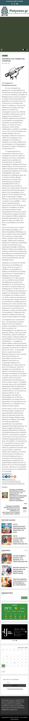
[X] (14, 4)
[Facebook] (3, 476)
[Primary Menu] (1, 49)
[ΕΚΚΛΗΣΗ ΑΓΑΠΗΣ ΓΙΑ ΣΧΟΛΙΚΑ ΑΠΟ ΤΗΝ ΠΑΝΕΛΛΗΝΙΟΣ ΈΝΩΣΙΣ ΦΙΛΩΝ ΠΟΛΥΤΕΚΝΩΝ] (6, 570)
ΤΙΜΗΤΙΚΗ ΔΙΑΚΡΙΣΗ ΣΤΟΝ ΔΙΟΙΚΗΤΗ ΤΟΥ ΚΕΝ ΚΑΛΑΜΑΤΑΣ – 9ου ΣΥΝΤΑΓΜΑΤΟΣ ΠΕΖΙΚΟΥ (20, 583)
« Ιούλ (3, 671)
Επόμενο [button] (26, 632)
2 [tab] (14, 640)
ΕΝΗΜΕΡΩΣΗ (5, 484)
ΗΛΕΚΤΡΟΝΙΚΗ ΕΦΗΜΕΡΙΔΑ (17, 484)
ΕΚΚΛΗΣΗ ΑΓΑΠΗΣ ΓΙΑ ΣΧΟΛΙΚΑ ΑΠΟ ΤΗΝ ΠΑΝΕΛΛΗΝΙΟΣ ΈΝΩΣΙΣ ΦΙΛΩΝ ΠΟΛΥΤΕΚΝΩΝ (20, 571)
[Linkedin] (9, 476)
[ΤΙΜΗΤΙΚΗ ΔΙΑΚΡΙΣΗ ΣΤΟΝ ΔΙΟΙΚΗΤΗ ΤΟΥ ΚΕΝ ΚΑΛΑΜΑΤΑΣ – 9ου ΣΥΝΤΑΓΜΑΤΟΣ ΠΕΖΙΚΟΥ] (6, 582)
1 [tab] (12, 640)
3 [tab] (16, 640)
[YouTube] (17, 4)
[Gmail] (12, 476)
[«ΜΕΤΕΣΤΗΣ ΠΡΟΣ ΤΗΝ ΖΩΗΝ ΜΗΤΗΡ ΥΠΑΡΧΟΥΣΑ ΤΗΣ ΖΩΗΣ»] (6, 528)
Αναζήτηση (7, 593)
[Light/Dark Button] (24, 49)
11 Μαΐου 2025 (6, 63)
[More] (15, 476)
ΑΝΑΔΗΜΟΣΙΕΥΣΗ (10, 479)
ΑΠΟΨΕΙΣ (5, 55)
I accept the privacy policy (15, 689)
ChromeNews (24, 717)
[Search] (27, 49)
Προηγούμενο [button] (3, 632)
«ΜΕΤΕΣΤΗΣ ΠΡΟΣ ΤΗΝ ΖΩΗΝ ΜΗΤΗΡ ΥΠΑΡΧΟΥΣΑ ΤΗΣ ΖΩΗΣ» (19, 529)
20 (14, 662)
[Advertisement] (14, 32)
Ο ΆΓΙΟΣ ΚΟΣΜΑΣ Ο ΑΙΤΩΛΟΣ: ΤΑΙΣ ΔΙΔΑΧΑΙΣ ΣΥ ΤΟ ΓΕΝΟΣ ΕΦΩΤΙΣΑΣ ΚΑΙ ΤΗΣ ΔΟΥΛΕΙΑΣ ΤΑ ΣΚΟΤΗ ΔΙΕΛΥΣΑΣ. (20, 542)
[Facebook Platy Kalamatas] (12, 4)
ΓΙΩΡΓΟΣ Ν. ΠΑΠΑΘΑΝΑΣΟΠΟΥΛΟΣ (11, 481)
